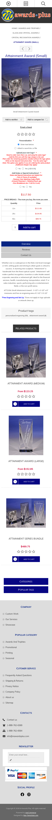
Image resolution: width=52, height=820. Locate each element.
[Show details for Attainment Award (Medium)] (26, 358)
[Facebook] (22, 794)
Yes (30, 187)
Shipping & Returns (14, 681)
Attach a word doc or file (27, 148)
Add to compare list (36, 120)
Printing (9, 653)
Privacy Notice (12, 686)
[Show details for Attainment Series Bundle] (26, 513)
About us (9, 697)
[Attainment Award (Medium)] (29, 49)
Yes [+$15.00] (30, 168)
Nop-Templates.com (30, 815)
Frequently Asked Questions (18, 675)
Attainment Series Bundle (26, 538)
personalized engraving (15, 315)
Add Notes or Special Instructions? (25, 173)
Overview (26, 244)
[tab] (26, 244)
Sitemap (9, 702)
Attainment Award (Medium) (26, 383)
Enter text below (27, 144)
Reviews (26, 249)
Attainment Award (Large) (26, 461)
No (19, 168)
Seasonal (9, 658)
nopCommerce (30, 813)
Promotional (11, 647)
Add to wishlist (11, 120)
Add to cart (29, 227)
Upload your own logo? (25, 153)
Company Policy (12, 692)
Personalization (25, 140)
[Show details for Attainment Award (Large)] (26, 435)
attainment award (36, 315)
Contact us (12, 720)
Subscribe (10, 760)
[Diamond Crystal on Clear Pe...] (23, 49)
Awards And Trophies (15, 642)
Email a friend (26, 127)
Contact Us (26, 255)
